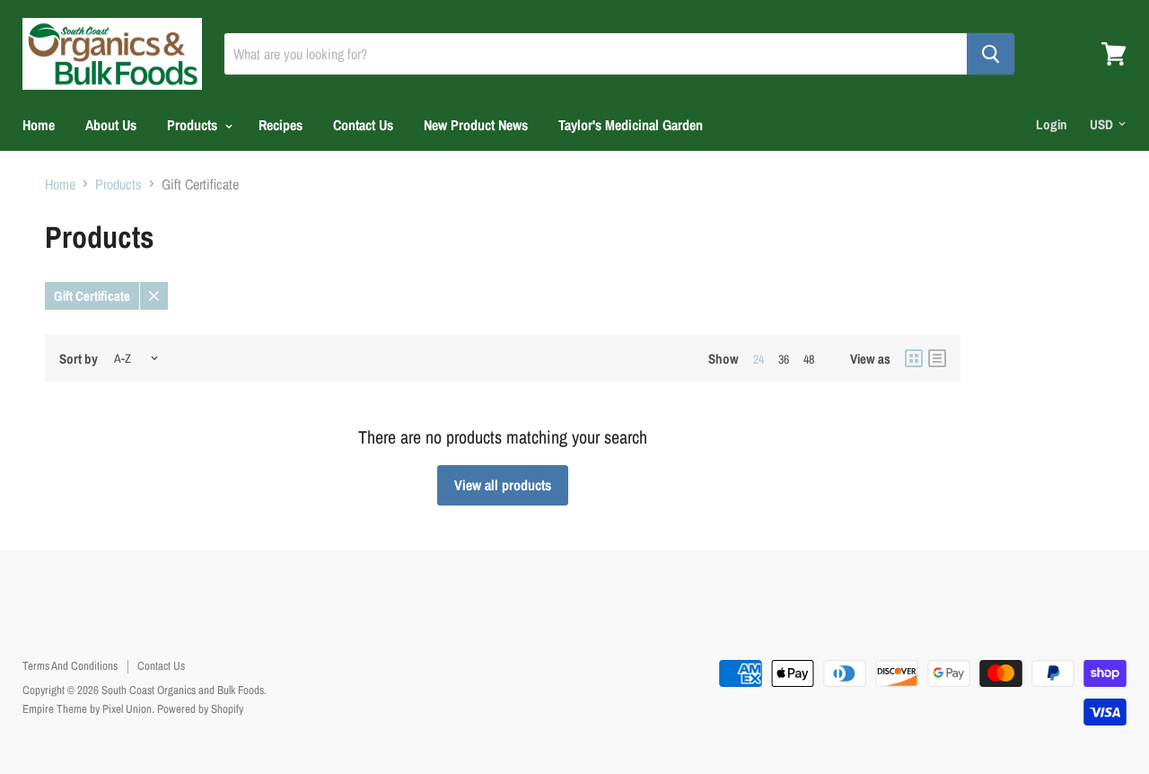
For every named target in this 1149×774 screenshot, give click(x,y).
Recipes (281, 125)
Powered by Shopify (200, 709)
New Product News (476, 125)
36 (783, 359)
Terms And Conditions (70, 665)
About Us (110, 125)
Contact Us (363, 125)
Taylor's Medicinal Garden (630, 125)
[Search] (990, 54)
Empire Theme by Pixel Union (87, 709)
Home (38, 125)
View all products (502, 485)
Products (194, 125)
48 (808, 359)
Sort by (78, 358)
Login (1051, 124)
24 (758, 359)
